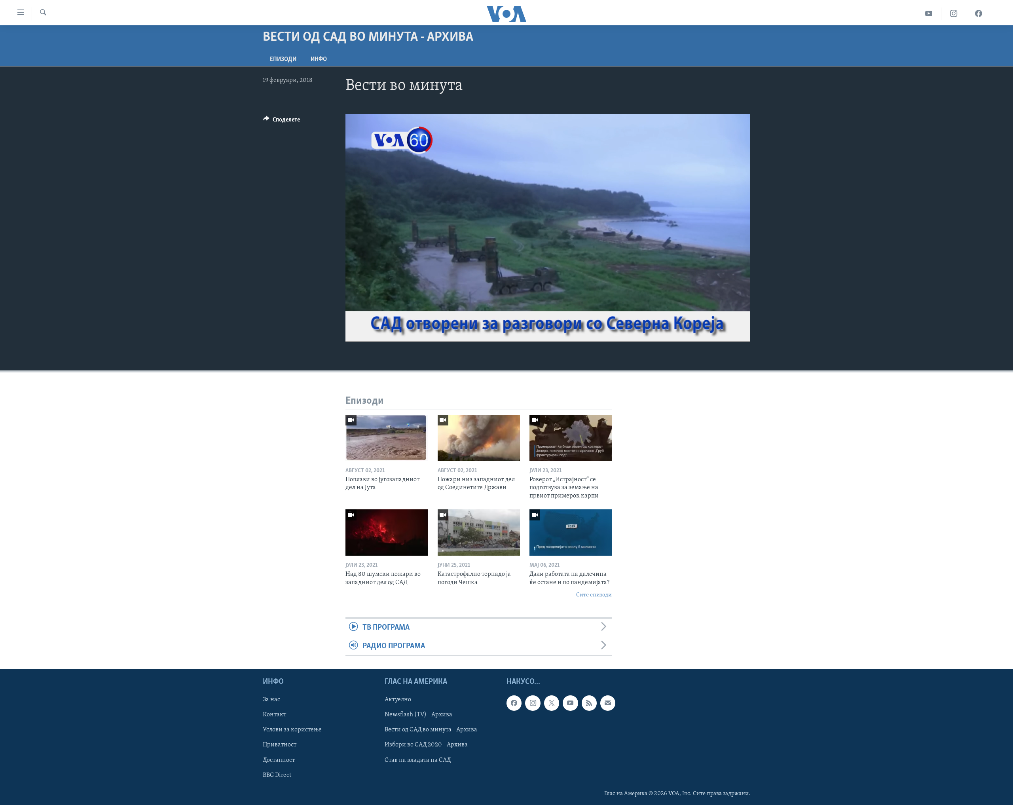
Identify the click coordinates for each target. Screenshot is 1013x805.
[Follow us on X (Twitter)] (551, 703)
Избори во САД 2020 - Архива (426, 745)
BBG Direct (277, 775)
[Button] (281, 121)
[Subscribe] (607, 703)
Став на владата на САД (418, 760)
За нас (271, 700)
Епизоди (283, 59)
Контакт (274, 715)
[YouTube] (928, 14)
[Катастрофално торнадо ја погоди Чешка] (479, 532)
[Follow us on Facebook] (514, 703)
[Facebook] (978, 14)
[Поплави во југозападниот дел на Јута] (386, 438)
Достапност (279, 760)
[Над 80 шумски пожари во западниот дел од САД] (386, 532)
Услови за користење (292, 730)
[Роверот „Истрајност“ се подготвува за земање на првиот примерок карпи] (570, 438)
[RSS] (589, 703)
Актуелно (398, 700)
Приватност (279, 745)
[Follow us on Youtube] (570, 703)
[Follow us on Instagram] (532, 703)
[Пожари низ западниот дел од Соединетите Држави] (479, 438)
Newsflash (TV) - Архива (418, 715)
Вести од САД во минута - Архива (431, 730)
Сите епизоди (594, 595)
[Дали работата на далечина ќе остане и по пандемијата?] (570, 532)
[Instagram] (953, 14)
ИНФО (319, 59)
